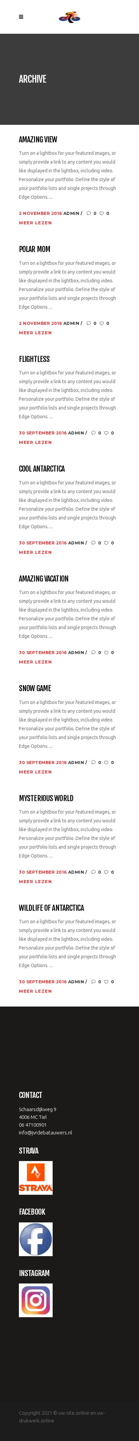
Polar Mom (34, 249)
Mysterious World (46, 798)
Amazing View (38, 139)
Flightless (34, 359)
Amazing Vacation (43, 578)
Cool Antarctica (41, 468)
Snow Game (35, 688)
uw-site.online (73, 1413)
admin (72, 213)
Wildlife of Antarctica (51, 908)
